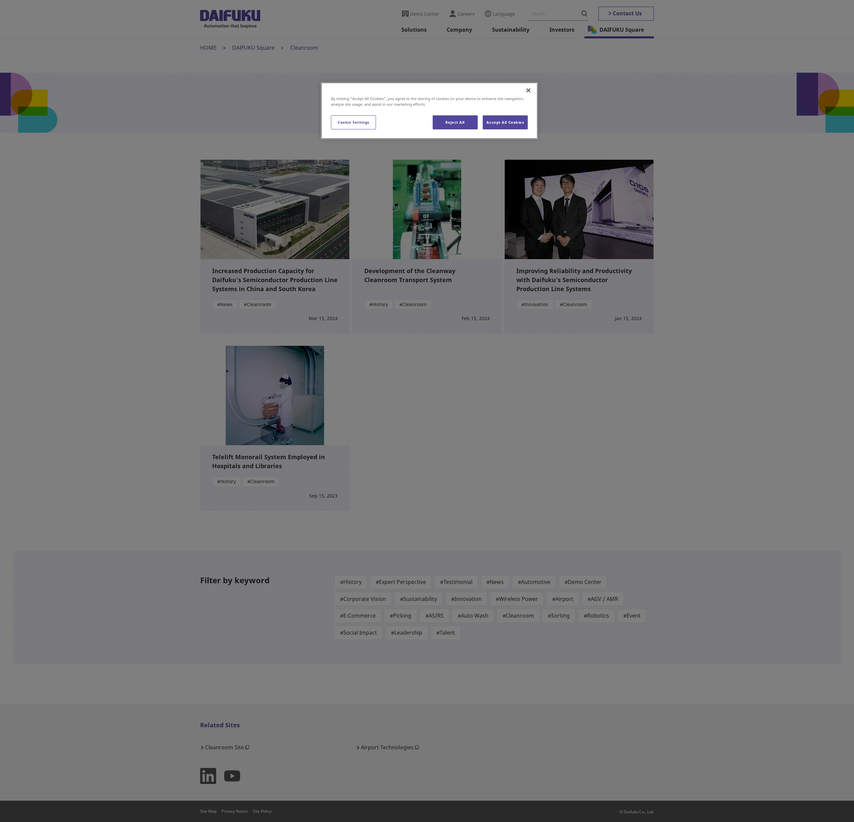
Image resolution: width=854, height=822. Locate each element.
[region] (429, 110)
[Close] (528, 90)
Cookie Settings (353, 122)
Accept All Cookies (505, 122)
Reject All (455, 122)
